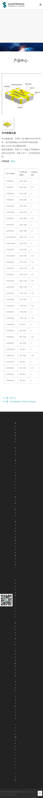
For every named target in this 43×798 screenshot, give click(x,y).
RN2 (13, 161)
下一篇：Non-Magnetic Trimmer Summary (19, 402)
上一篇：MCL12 (9, 398)
